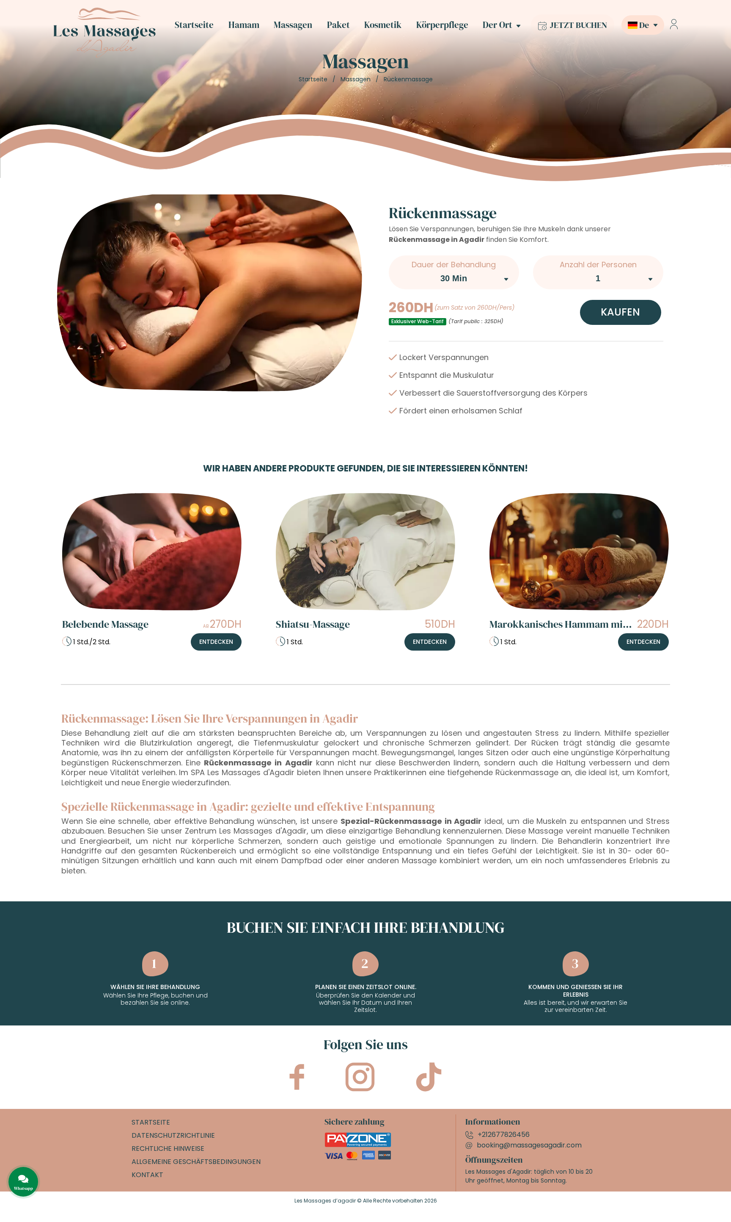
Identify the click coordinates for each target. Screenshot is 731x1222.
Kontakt (147, 1175)
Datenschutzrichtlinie (173, 1135)
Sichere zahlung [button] (354, 1122)
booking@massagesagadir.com (529, 1145)
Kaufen (620, 312)
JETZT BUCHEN (577, 25)
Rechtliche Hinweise (168, 1148)
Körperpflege (442, 25)
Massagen (293, 25)
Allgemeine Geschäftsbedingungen (196, 1162)
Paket (338, 25)
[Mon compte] (674, 25)
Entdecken (216, 641)
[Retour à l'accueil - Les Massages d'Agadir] (104, 55)
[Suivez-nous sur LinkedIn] (429, 1087)
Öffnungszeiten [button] (494, 1160)
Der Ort (497, 25)
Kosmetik (382, 25)
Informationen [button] (492, 1122)
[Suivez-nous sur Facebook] (296, 1085)
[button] (639, 25)
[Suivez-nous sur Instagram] (360, 1087)
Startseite (194, 25)
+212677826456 (504, 1134)
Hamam (243, 25)
